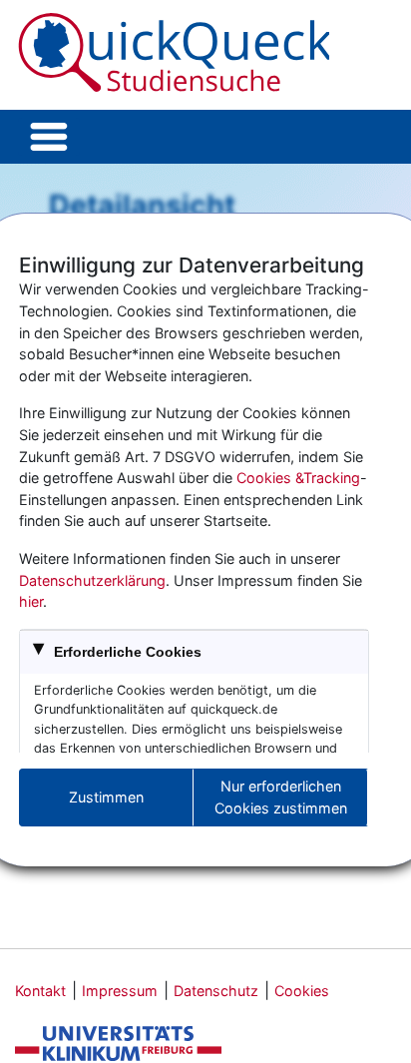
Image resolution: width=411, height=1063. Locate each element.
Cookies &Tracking (298, 477)
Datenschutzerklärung (92, 580)
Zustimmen (106, 797)
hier (31, 601)
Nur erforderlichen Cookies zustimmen (280, 797)
